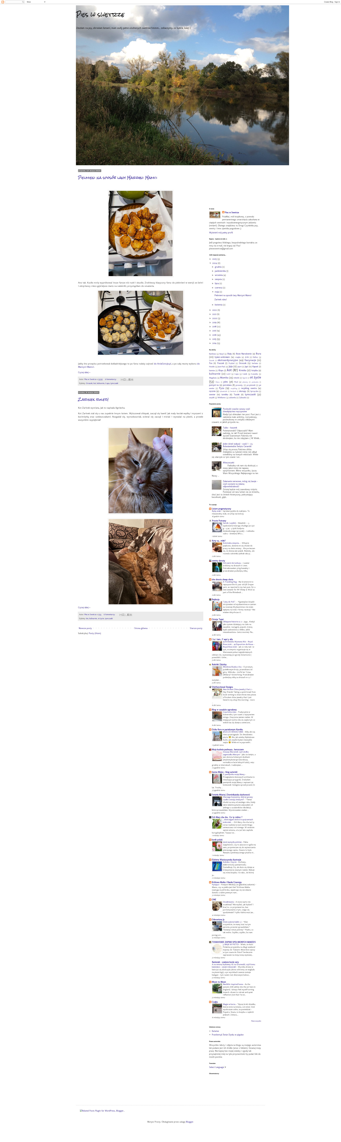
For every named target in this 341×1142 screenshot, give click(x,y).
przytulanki (251, 385)
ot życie (101, 618)
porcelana (227, 385)
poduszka (255, 382)
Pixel (236, 382)
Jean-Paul (221, 366)
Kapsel (255, 366)
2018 (214, 326)
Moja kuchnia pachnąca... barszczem (228, 749)
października (220, 271)
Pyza (221, 388)
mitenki (236, 378)
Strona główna (140, 628)
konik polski (217, 839)
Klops (220, 370)
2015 (214, 339)
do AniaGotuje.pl (162, 363)
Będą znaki (217, 511)
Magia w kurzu (229, 1004)
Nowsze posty (85, 628)
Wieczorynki (228, 462)
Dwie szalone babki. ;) (232, 922)
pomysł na (214, 385)
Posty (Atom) (95, 633)
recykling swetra (249, 388)
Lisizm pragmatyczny (221, 508)
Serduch (233, 391)
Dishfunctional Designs (222, 687)
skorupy (242, 391)
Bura (258, 353)
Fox (210, 363)
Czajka (215, 1002)
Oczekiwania (228, 902)
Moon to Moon (219, 982)
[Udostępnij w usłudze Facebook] (129, 379)
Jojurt (239, 366)
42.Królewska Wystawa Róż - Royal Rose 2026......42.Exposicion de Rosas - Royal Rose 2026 (238, 644)
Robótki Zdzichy (219, 664)
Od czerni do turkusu (232, 563)
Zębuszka (242, 397)
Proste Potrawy (219, 520)
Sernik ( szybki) (230, 523)
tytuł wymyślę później (232, 842)
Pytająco (216, 884)
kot (95, 383)
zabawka (232, 397)
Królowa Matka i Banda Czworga (226, 882)
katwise (212, 370)
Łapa (107, 383)
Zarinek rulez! (93, 399)
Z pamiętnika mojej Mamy (234, 774)
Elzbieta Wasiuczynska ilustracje (226, 859)
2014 (214, 343)
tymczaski (114, 383)
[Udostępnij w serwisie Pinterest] (132, 379)
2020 (215, 318)
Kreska (242, 370)
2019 (214, 322)
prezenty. (239, 385)
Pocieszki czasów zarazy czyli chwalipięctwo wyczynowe (236, 410)
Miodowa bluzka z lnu (232, 667)
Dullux (255, 357)
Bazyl (222, 354)
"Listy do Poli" (229, 602)
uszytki (211, 397)
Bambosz (212, 354)
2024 (215, 263)
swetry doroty (218, 560)
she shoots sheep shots (222, 579)
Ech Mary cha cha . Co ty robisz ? (227, 817)
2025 (214, 259)
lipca (217, 283)
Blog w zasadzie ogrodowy (224, 709)
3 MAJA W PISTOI (231, 944)
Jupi (246, 366)
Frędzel (232, 363)
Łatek (245, 374)
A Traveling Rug (230, 582)
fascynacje (250, 360)
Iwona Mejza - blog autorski (224, 772)
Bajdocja (215, 599)
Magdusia (213, 378)
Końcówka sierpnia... (232, 543)
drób (247, 357)
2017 (214, 330)
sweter (212, 394)
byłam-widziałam (222, 357)
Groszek (89, 383)
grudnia (218, 267)
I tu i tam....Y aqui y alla (222, 639)
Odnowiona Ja (218, 919)
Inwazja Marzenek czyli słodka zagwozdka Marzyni (236, 753)
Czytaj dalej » (84, 372)
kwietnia (219, 304)
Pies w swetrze (100, 14)
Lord (228, 374)
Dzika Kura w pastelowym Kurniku (227, 729)
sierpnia (218, 279)
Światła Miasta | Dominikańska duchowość (231, 794)
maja (217, 291)
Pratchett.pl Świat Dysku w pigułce (227, 1034)
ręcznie (212, 391)
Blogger (189, 1122)
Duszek (211, 360)
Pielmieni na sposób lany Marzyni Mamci (117, 177)
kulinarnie (100, 383)
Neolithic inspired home (233, 984)
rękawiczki (223, 391)
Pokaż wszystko (256, 1021)
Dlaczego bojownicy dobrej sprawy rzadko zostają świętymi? (238, 798)
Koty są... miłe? (219, 540)
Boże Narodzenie (244, 353)
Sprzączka (254, 391)
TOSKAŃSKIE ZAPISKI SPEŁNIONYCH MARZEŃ (234, 942)
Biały (229, 353)
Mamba (224, 377)
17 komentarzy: (110, 614)
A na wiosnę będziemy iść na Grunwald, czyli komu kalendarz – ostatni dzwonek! (233, 965)
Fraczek (220, 363)
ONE (214, 899)
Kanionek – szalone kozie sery (225, 962)
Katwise (215, 1031)
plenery (245, 382)
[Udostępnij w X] (127, 379)
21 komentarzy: (111, 379)
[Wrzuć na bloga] (124, 379)
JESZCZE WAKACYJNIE (233, 732)
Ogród (244, 378)
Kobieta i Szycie (230, 862)
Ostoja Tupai (218, 619)
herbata (255, 363)
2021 (214, 314)
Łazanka (254, 374)
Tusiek (236, 394)
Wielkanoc (222, 397)
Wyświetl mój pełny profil (221, 232)
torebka (224, 394)
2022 (215, 310)
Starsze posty (196, 628)
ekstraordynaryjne (228, 360)
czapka (238, 357)
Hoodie (212, 366)
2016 (214, 335)
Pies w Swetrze (232, 212)
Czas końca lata (230, 712)
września (219, 275)
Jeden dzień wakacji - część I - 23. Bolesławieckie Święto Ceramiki (238, 445)
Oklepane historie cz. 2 (233, 621)
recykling (234, 388)
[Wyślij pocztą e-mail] (122, 379)
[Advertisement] (229, 186)
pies (225, 381)
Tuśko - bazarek (230, 427)
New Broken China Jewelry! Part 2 (237, 689)
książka (255, 370)
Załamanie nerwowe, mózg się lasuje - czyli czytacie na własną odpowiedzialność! (240, 484)
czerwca (219, 287)
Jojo (231, 366)
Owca (218, 382)
